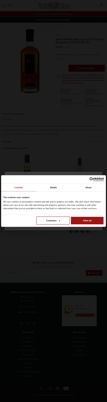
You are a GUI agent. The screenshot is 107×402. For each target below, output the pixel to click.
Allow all (87, 220)
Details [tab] (53, 187)
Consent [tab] (18, 187)
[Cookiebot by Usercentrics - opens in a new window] (91, 179)
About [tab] (88, 187)
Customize (51, 220)
